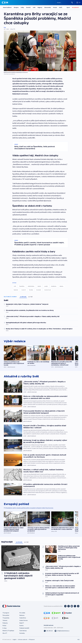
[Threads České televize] (78, 606)
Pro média (22, 613)
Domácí (28, 7)
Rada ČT (21, 623)
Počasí (55, 7)
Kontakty (22, 633)
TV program (6, 613)
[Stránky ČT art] (55, 618)
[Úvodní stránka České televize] (11, 606)
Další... (61, 7)
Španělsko (21, 286)
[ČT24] (5, 3)
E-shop (4, 628)
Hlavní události (7, 7)
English (14, 639)
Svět (34, 7)
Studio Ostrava (23, 620)
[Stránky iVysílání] (67, 613)
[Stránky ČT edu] (65, 618)
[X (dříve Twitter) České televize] (75, 606)
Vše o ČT (5, 633)
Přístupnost (32, 639)
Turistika (31, 290)
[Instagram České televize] (65, 606)
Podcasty (5, 623)
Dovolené (38, 290)
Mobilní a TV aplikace (8, 630)
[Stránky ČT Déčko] (46, 618)
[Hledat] (72, 2)
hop (5, 27)
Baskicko (16, 290)
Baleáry (61, 286)
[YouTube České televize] (71, 606)
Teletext (5, 620)
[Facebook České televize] (68, 606)
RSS (78, 639)
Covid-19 (23, 290)
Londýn (46, 286)
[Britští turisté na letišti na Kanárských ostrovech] (40, 51)
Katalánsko (53, 286)
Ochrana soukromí (22, 639)
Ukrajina (16, 7)
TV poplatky (6, 618)
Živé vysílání (6, 615)
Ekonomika (47, 7)
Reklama (21, 615)
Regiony (40, 7)
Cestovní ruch (47, 290)
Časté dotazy (23, 630)
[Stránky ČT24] (47, 613)
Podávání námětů (24, 628)
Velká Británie (31, 286)
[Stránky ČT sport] (56, 613)
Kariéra (21, 625)
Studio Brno (22, 618)
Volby (22, 7)
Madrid (39, 286)
